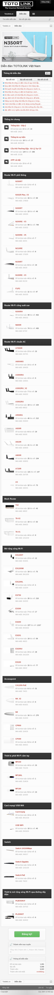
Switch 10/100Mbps (23, 848)
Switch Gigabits (22, 862)
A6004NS (19, 362)
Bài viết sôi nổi (43, 79)
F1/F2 (17, 289)
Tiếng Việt (5, 988)
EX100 (18, 662)
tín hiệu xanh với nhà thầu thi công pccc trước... (22, 95)
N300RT (18, 208)
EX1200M (19, 568)
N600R (18, 325)
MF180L (18, 775)
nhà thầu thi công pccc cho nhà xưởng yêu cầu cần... (24, 107)
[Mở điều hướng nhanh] (51, 26)
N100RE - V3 (20, 275)
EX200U (18, 649)
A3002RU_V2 (21, 388)
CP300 (18, 739)
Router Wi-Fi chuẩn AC (15, 342)
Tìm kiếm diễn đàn (9, 19)
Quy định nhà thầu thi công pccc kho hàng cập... (22, 86)
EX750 (18, 595)
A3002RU (19, 402)
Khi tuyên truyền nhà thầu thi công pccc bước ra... (23, 89)
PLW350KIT (20, 901)
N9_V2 (18, 699)
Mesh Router (10, 499)
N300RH (19, 312)
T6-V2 (17, 518)
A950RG (19, 415)
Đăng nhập (46, 2)
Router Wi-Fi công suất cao (17, 305)
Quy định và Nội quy (45, 992)
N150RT (18, 262)
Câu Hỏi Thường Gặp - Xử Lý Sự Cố (26, 149)
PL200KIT (19, 914)
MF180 (18, 789)
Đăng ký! (27, 934)
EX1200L (19, 582)
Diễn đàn (22, 14)
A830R (18, 428)
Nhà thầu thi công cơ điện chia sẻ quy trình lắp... (22, 83)
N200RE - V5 (20, 235)
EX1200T (19, 555)
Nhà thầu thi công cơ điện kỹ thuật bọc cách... (21, 92)
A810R (18, 442)
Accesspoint (10, 679)
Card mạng (20, 812)
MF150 (18, 762)
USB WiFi (19, 825)
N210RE (18, 248)
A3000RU (19, 375)
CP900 (18, 725)
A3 (16, 482)
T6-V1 (17, 532)
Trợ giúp (49, 988)
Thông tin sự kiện (18, 137)
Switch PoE (20, 875)
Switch (7, 842)
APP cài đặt (16, 160)
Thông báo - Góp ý (18, 126)
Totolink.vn (8, 14)
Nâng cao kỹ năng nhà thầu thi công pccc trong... (23, 101)
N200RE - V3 (20, 222)
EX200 (18, 622)
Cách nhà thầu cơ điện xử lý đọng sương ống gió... (23, 104)
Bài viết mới (10, 79)
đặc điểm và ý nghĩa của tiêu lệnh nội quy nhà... (22, 110)
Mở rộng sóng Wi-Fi (13, 549)
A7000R (18, 348)
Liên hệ (41, 988)
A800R (18, 455)
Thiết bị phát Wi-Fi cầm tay (16, 756)
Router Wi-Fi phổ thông (15, 175)
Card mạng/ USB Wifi (14, 805)
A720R (18, 469)
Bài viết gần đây (25, 19)
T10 (17, 505)
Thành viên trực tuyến (22, 944)
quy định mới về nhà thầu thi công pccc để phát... (22, 98)
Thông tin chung (12, 119)
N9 (16, 712)
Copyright (4, 992)
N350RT (18, 181)
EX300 (18, 609)
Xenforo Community (27, 986)
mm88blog (40, 972)
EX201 (18, 635)
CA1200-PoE (20, 685)
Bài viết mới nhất (26, 79)
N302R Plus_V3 (22, 195)
